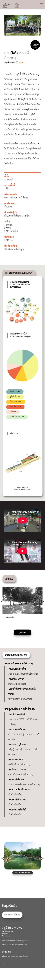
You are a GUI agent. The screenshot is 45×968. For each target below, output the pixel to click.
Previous (2, 858)
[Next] (36, 25)
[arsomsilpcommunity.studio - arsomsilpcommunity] (13, 5)
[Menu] (41, 3)
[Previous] (8, 25)
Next (42, 858)
